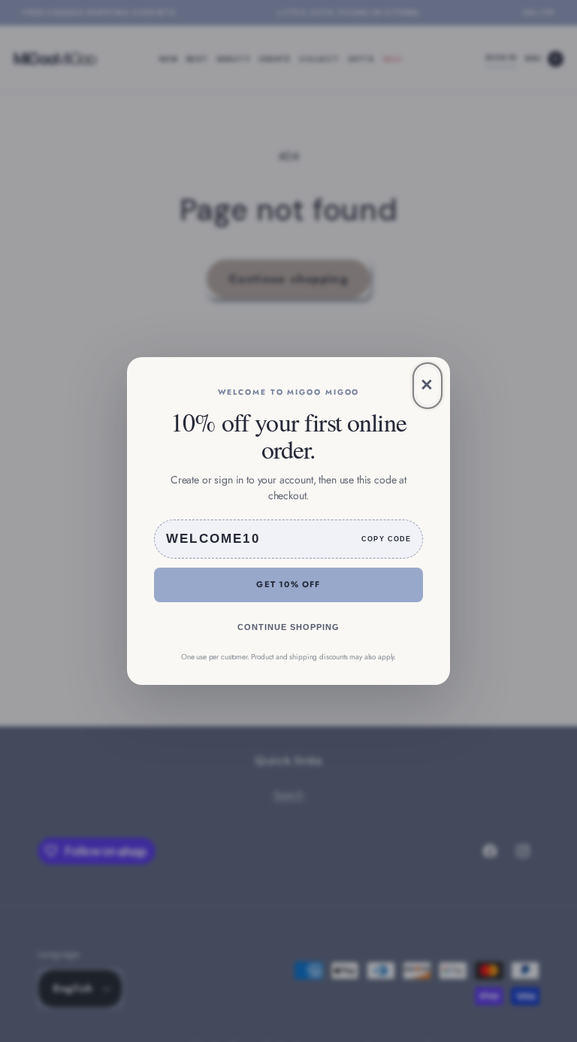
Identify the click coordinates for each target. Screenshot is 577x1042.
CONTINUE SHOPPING (288, 627)
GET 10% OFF (288, 584)
